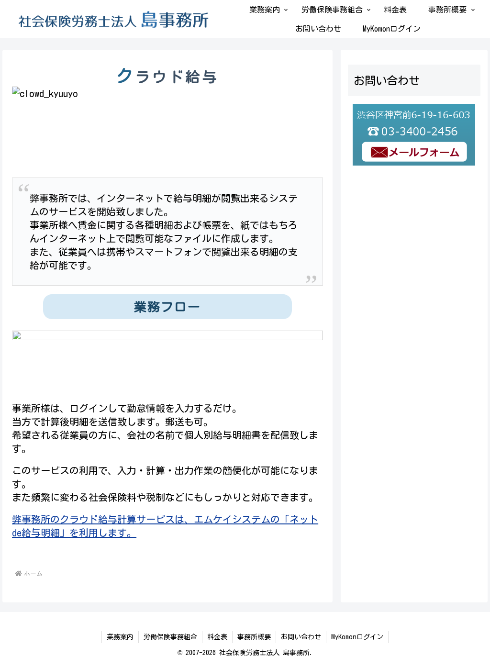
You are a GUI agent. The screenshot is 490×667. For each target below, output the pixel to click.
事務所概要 (254, 637)
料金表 (217, 637)
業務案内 (120, 637)
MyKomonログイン (357, 637)
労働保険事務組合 (170, 637)
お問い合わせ (301, 637)
